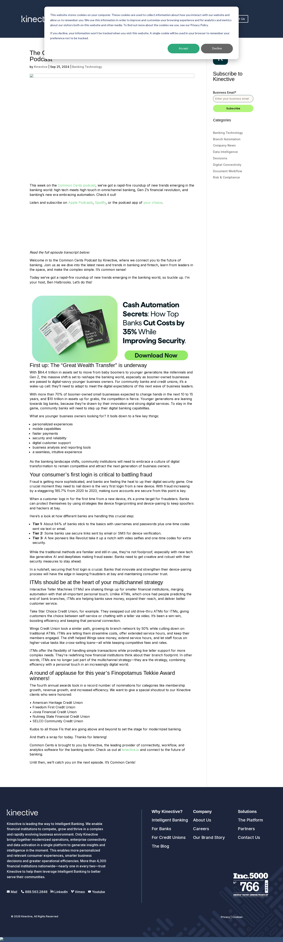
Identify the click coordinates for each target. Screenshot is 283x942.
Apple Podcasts (80, 202)
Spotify (100, 202)
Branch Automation (227, 139)
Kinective (40, 66)
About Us (202, 820)
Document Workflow (227, 171)
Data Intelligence (225, 152)
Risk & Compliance (226, 177)
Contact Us (249, 837)
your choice (152, 202)
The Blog (160, 846)
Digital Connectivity (227, 164)
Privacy (225, 917)
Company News (224, 145)
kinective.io (130, 750)
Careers (201, 828)
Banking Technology (87, 66)
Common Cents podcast (77, 185)
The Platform (250, 820)
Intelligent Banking (170, 820)
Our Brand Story (209, 837)
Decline (217, 48)
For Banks (161, 828)
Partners (246, 828)
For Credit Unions (169, 837)
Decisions (220, 158)
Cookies (237, 917)
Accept (183, 48)
